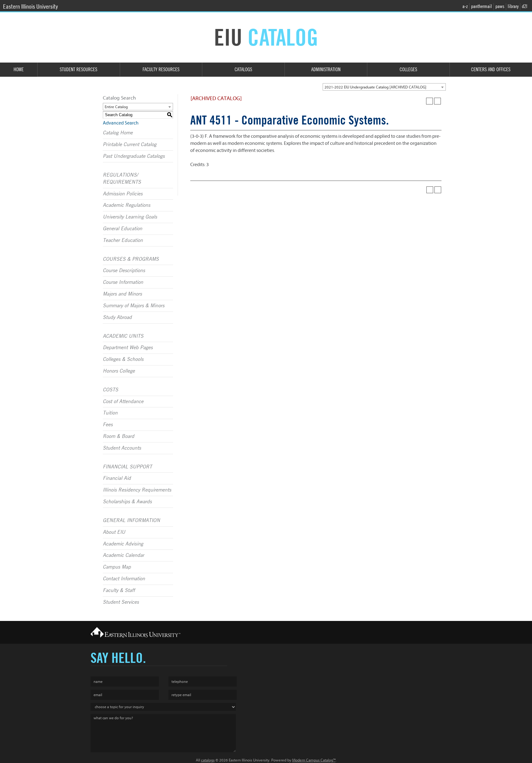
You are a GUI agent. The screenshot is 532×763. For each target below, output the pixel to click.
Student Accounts (122, 448)
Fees (108, 425)
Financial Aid (117, 478)
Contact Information (124, 579)
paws (499, 6)
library (513, 6)
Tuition (110, 413)
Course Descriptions (124, 270)
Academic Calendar (123, 555)
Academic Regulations (126, 205)
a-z (465, 6)
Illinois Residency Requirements (137, 490)
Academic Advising (123, 544)
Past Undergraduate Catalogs (134, 156)
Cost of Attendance (123, 401)
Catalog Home (118, 133)
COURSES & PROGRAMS (131, 259)
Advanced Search (121, 123)
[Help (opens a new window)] (437, 101)
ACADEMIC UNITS (123, 336)
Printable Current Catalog (129, 144)
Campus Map (117, 567)
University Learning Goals (130, 217)
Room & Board (118, 436)
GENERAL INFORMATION (131, 520)
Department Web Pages (128, 348)
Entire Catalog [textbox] (116, 106)
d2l (524, 6)
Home (19, 69)
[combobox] (384, 87)
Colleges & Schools (123, 359)
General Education (122, 229)
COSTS (110, 390)
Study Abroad (117, 317)
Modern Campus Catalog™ (314, 760)
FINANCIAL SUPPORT (127, 467)
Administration (326, 69)
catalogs (208, 760)
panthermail (481, 6)
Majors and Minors (122, 294)
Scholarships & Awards (127, 502)
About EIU (114, 532)
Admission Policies (123, 194)
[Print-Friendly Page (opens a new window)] (429, 101)
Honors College (119, 371)
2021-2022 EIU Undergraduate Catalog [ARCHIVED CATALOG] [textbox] (375, 87)
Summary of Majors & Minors (133, 306)
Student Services (121, 602)
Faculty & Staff (119, 590)
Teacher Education (123, 240)
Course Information (123, 282)
